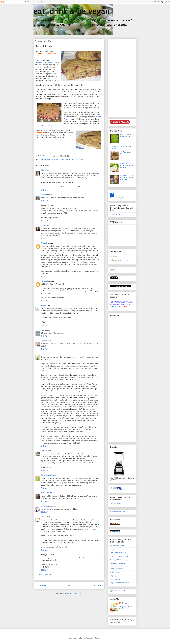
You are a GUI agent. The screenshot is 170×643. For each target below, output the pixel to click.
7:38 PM (44, 349)
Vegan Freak (114, 572)
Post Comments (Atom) (73, 593)
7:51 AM (44, 501)
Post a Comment (45, 575)
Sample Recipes (115, 214)
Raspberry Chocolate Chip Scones (71, 159)
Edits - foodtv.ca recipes (118, 553)
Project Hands (115, 579)
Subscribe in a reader (117, 512)
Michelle (44, 243)
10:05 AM (44, 471)
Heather (44, 451)
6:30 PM (44, 336)
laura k (43, 225)
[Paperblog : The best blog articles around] (116, 490)
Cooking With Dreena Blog (119, 560)
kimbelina (45, 195)
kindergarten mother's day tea (46, 62)
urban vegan (46, 506)
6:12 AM (44, 446)
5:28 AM (44, 488)
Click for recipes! (115, 504)
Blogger (97, 638)
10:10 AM (44, 221)
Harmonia (45, 281)
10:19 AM (44, 512)
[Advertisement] (120, 77)
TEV (122, 306)
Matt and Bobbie (47, 493)
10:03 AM (44, 201)
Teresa (43, 305)
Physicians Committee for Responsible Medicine (118, 568)
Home (69, 585)
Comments (117, 260)
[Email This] (58, 156)
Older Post (97, 585)
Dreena (43, 354)
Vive (116, 306)
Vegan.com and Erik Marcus (119, 583)
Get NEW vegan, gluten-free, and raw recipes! (127, 165)
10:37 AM (44, 238)
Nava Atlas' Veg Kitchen (118, 563)
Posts (115, 257)
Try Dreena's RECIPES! (118, 546)
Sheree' (44, 170)
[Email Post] (54, 156)
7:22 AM (44, 550)
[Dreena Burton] (112, 196)
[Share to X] (63, 156)
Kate (42, 330)
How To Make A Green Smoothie (125, 135)
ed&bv (112, 306)
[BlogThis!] (61, 156)
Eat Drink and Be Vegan (49, 159)
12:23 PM (44, 301)
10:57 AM (44, 276)
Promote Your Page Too (117, 198)
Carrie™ (44, 341)
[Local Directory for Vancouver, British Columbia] (115, 524)
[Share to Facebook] (65, 156)
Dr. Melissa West (47, 475)
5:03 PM (44, 325)
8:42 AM (44, 190)
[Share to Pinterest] (68, 156)
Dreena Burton (114, 192)
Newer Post (40, 585)
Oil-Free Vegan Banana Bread (125, 153)
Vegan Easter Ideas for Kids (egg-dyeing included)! (127, 177)
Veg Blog (113, 576)
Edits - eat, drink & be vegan (119, 556)
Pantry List (113, 549)
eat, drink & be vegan (71, 11)
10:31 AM (44, 570)
